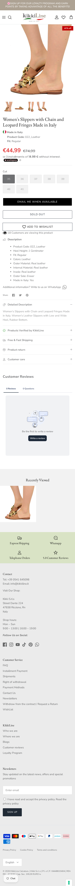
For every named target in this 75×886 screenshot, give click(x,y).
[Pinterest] (31, 645)
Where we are (11, 736)
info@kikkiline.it (19, 583)
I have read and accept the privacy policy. (31, 799)
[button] (37, 202)
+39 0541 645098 (18, 579)
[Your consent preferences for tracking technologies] (69, 882)
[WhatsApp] (64, 287)
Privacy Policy (9, 850)
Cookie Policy (26, 850)
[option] (37, 62)
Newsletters (10, 698)
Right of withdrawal (14, 682)
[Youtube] (18, 645)
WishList (8, 709)
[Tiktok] (24, 645)
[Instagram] (11, 645)
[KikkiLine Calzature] (34, 17)
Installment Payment (15, 671)
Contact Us (9, 693)
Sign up (12, 812)
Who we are (10, 731)
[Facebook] (5, 645)
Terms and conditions (47, 850)
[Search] (11, 17)
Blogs (6, 742)
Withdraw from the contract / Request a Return (30, 704)
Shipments (9, 676)
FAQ (5, 665)
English (10, 862)
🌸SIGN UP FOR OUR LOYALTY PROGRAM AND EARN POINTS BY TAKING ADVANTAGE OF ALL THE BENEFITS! (37, 5)
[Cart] (71, 17)
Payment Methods (13, 687)
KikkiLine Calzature (19, 871)
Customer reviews (13, 747)
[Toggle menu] (4, 17)
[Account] (56, 17)
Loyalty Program (12, 753)
